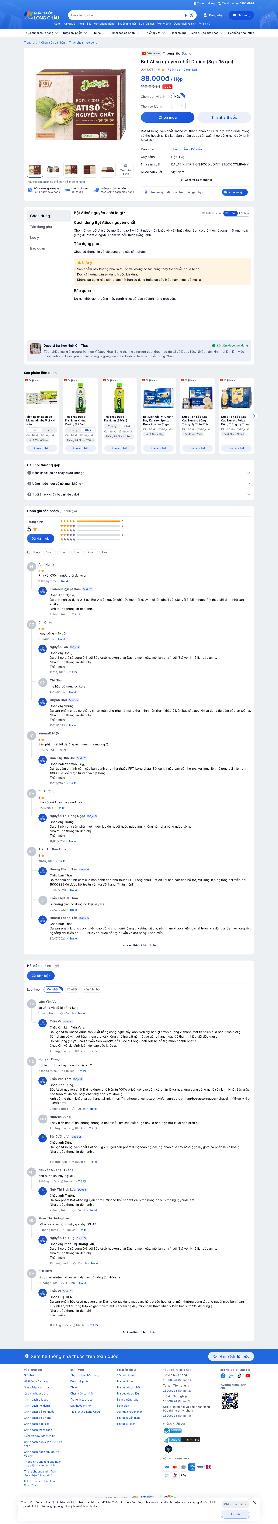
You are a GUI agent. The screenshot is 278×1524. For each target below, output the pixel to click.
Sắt (89, 23)
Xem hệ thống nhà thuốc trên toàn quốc (75, 1356)
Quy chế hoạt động (36, 1393)
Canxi (57, 23)
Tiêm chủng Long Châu (85, 1411)
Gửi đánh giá (41, 538)
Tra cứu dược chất (128, 1387)
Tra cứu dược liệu (128, 1393)
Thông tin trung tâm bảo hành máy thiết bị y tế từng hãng (42, 1463)
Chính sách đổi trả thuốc (39, 1411)
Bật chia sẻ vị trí (234, 192)
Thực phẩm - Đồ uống (83, 42)
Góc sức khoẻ (125, 1375)
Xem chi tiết (42, 448)
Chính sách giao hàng (37, 1417)
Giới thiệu (29, 1375)
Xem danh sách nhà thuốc (231, 1356)
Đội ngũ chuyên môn (130, 1411)
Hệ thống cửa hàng (36, 1381)
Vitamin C (205, 23)
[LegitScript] (182, 1449)
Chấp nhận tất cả (235, 1504)
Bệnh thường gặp (127, 1399)
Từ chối (236, 1514)
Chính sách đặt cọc (36, 1399)
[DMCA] (182, 1440)
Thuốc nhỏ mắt (127, 23)
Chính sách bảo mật (36, 1423)
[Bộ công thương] (172, 1430)
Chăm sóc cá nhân (53, 42)
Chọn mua (167, 117)
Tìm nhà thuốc (224, 117)
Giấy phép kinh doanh (38, 1387)
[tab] (34, 430)
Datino (186, 53)
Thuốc (74, 1387)
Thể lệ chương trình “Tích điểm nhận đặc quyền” (40, 1473)
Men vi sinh (164, 23)
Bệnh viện (123, 1405)
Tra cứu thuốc (125, 1381)
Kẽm (81, 23)
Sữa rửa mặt (146, 23)
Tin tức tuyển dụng (129, 1417)
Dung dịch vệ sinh (185, 23)
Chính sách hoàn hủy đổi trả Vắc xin (41, 1453)
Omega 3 (69, 23)
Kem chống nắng (104, 23)
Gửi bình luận (41, 976)
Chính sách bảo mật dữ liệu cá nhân (43, 1443)
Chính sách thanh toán (38, 1429)
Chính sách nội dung (37, 1405)
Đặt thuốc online (80, 1405)
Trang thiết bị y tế (81, 1399)
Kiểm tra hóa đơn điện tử (39, 1435)
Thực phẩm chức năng (84, 1375)
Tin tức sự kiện (126, 1423)
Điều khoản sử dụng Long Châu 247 (40, 1483)
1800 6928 (247, 3)
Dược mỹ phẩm (79, 1381)
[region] (80, 104)
